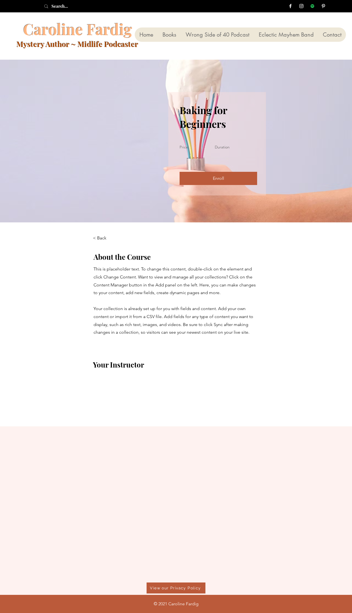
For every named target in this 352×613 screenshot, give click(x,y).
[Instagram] (301, 6)
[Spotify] (312, 6)
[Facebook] (290, 6)
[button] (218, 178)
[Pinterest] (323, 6)
